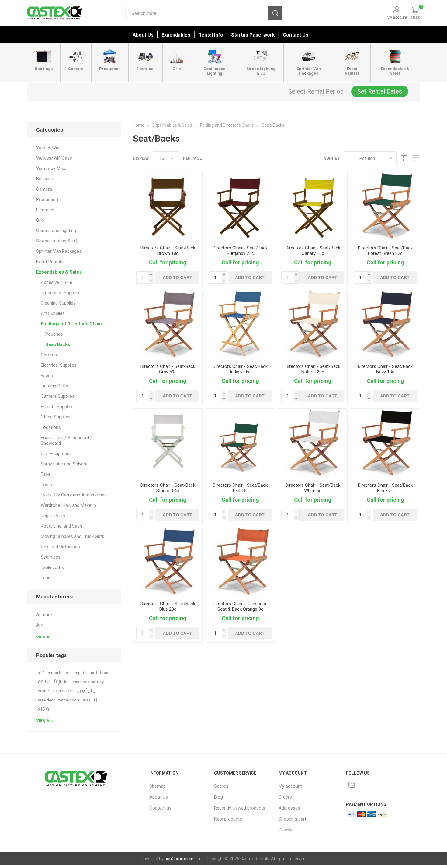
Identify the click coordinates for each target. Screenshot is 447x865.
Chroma (49, 355)
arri (94, 672)
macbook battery (88, 681)
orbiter (44, 690)
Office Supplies (56, 417)
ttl (96, 699)
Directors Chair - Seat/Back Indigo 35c (240, 369)
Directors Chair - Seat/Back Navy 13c (385, 369)
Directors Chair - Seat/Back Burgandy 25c (240, 250)
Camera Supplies (57, 396)
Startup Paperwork (253, 35)
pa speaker (63, 690)
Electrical (45, 210)
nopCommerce (179, 858)
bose (104, 672)
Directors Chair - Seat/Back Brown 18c (167, 250)
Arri (39, 625)
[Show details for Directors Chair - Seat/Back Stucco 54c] (167, 443)
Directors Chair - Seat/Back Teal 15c (240, 487)
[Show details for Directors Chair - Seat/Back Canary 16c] (312, 206)
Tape (45, 474)
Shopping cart (292, 819)
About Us (143, 35)
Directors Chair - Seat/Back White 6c (313, 487)
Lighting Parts (54, 386)
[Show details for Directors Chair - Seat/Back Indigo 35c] (240, 324)
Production (47, 199)
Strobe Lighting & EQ (56, 241)
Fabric (47, 375)
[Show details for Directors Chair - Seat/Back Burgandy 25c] (240, 206)
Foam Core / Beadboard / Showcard (66, 440)
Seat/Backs (57, 344)
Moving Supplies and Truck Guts (72, 536)
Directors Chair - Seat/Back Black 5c (385, 487)
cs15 (44, 681)
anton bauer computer (68, 672)
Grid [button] (404, 158)
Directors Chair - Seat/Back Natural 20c (313, 369)
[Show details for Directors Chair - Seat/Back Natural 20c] (312, 324)
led (67, 681)
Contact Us (295, 35)
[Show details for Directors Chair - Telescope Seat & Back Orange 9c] (240, 561)
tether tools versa (74, 699)
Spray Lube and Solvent (64, 464)
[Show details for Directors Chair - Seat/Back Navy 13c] (385, 324)
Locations (51, 427)
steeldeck (46, 699)
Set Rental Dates (379, 91)
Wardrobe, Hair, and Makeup (68, 505)
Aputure (44, 614)
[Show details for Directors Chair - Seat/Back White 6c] (312, 443)
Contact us (160, 808)
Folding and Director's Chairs (72, 324)
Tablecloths (52, 567)
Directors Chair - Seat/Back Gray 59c (167, 369)
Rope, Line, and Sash (61, 526)
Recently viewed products (239, 808)
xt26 (43, 708)
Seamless (51, 557)
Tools (46, 484)
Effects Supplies (57, 406)
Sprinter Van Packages (58, 251)
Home (138, 125)
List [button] (415, 158)
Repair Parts (53, 515)
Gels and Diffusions (60, 546)
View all (45, 637)
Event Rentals (49, 261)
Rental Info (210, 35)
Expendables (175, 35)
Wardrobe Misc (51, 168)
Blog (218, 797)
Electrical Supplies (59, 365)
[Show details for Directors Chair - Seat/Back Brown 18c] (167, 206)
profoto (86, 690)
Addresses (289, 808)
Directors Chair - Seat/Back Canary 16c (313, 250)
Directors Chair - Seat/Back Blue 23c (167, 606)
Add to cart (177, 277)
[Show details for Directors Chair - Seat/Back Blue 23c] (167, 561)
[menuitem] (177, 786)
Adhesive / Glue (56, 282)
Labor (46, 578)
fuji (57, 681)
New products (228, 819)
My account (397, 17)
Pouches (54, 334)
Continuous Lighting (56, 230)
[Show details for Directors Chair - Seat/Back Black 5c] (385, 443)
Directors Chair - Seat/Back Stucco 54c (167, 487)
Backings (45, 179)
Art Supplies (53, 313)
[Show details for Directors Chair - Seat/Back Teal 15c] (240, 443)
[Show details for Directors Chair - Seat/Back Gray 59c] (167, 324)
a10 (41, 672)
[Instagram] (352, 785)
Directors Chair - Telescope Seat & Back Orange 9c (240, 606)
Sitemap (157, 786)
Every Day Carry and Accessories (74, 495)
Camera (44, 189)
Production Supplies (61, 292)
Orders (285, 797)
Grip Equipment (56, 453)
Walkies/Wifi (48, 147)
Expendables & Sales (58, 272)
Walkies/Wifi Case (54, 158)
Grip (40, 220)
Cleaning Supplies (58, 303)
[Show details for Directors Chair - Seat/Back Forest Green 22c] (385, 206)
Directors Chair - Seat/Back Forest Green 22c (385, 250)
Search (275, 13)
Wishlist (286, 830)
